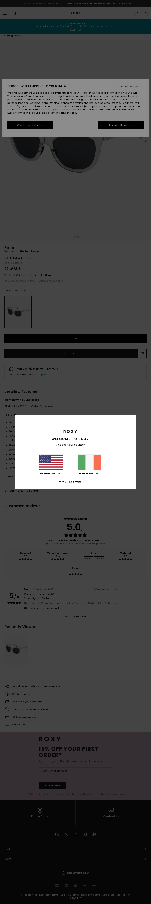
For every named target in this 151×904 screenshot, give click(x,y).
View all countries (70, 482)
